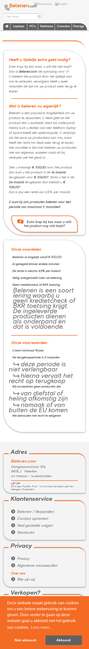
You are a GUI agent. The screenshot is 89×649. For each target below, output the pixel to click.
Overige (78, 26)
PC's (32, 26)
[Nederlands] (44, 3)
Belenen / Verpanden (32, 512)
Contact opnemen (29, 519)
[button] (41, 627)
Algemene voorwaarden (34, 566)
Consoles (63, 26)
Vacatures (22, 532)
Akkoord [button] (63, 640)
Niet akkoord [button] (25, 640)
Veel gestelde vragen (32, 525)
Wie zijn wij (23, 579)
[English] (62, 3)
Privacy (20, 559)
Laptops (18, 26)
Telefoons (46, 26)
